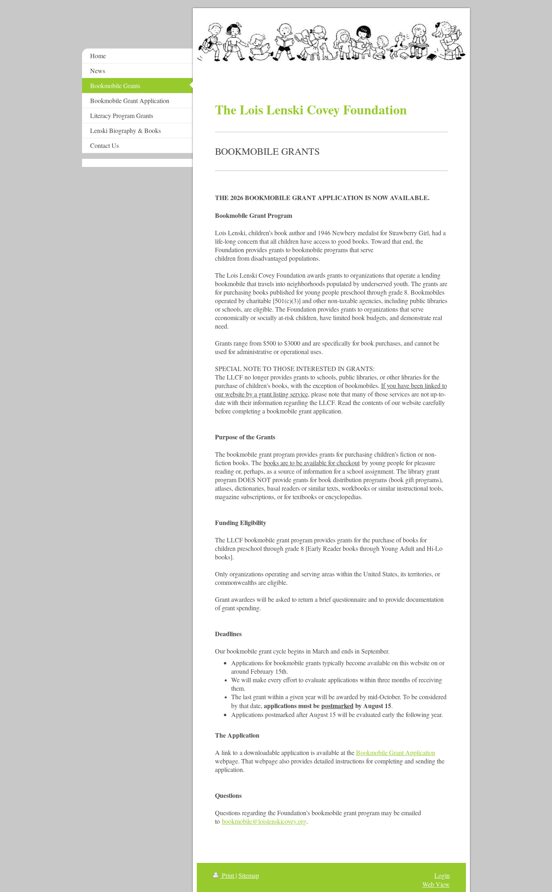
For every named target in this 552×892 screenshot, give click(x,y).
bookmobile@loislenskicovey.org (264, 821)
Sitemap (248, 875)
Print (228, 875)
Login (442, 875)
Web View (436, 884)
